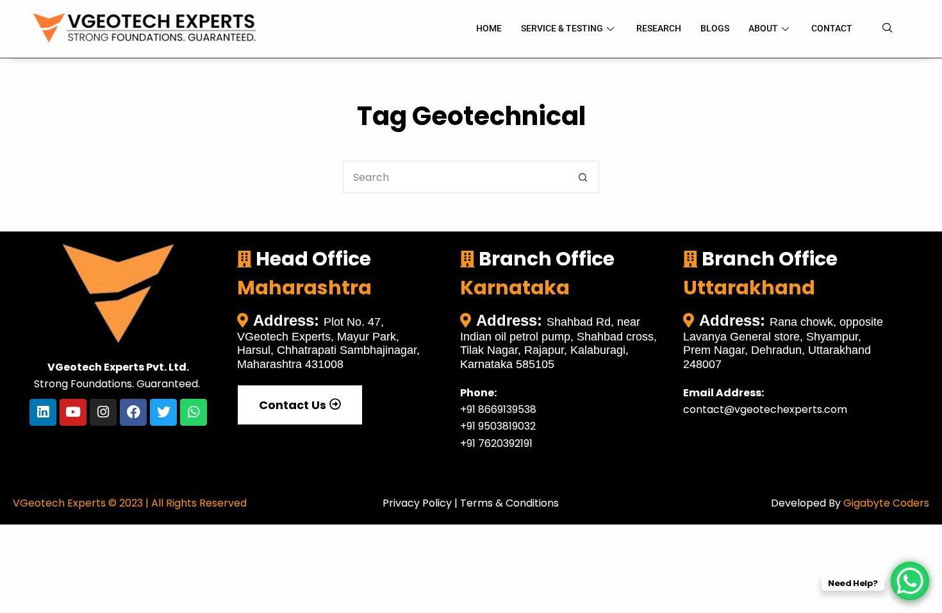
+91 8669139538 (498, 409)
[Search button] (583, 177)
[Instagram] (103, 412)
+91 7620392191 (496, 443)
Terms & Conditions (509, 503)
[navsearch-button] (887, 28)
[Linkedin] (42, 412)
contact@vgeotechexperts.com (765, 409)
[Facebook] (133, 412)
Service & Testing (562, 28)
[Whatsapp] (193, 412)
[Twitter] (163, 412)
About (763, 28)
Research (658, 28)
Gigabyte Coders (886, 503)
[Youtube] (73, 412)
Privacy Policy (417, 503)
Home (489, 28)
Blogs (714, 28)
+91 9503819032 (498, 426)
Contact (831, 28)
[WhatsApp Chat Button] (910, 581)
